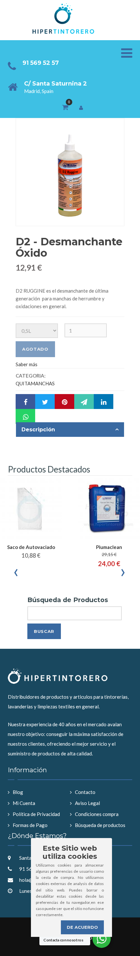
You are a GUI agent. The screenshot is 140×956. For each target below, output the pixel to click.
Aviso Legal (87, 803)
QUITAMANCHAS (35, 383)
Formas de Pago (30, 825)
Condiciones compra (97, 814)
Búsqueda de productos (100, 825)
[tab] (70, 429)
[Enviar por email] (84, 401)
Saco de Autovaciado (31, 547)
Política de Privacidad (36, 814)
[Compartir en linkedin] (103, 401)
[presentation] (16, 570)
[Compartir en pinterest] (64, 401)
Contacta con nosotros (63, 940)
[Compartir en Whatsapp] (25, 416)
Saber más (26, 364)
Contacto (85, 792)
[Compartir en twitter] (45, 401)
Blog (18, 792)
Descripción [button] (38, 429)
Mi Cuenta (24, 803)
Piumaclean (109, 547)
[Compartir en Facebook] (25, 401)
